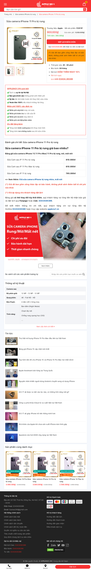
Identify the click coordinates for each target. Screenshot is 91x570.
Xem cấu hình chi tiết (45, 326)
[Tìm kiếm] (84, 9)
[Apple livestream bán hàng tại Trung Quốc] (11, 373)
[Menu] (5, 4)
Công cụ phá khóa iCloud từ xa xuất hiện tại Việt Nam (40, 403)
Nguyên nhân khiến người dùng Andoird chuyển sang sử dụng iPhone (47, 381)
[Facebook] (48, 545)
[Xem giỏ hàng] (84, 4)
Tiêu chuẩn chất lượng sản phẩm (17, 534)
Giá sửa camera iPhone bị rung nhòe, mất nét (40, 179)
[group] (25, 45)
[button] (84, 468)
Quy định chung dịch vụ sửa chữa (17, 537)
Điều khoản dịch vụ (54, 527)
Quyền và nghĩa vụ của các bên (17, 530)
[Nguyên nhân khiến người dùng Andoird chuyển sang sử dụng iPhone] (11, 384)
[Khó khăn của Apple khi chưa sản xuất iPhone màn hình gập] (11, 427)
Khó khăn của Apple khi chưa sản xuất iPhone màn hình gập (43, 424)
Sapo (66, 561)
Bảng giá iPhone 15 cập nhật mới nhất (34, 349)
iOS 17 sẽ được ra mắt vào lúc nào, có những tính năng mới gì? (44, 392)
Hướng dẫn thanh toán (56, 520)
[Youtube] (63, 545)
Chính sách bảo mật (12, 517)
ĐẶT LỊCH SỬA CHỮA (66, 42)
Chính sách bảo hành (12, 520)
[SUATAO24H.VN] (45, 4)
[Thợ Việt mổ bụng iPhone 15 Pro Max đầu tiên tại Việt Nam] (11, 341)
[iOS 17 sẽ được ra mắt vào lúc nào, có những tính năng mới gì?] (11, 395)
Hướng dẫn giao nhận (55, 523)
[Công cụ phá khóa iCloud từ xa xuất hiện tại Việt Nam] (11, 405)
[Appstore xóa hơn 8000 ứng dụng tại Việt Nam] (11, 438)
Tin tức (9, 333)
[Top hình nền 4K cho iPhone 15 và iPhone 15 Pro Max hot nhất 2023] (11, 362)
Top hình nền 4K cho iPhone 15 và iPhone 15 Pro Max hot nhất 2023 (46, 360)
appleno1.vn (53, 209)
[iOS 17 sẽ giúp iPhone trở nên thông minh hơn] (11, 416)
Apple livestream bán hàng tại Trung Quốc (36, 370)
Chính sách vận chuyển (13, 523)
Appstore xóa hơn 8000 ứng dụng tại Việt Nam (38, 435)
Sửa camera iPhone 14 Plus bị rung (71, 480)
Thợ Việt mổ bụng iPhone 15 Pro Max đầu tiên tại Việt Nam (42, 338)
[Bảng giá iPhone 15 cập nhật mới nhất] (11, 352)
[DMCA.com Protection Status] (55, 550)
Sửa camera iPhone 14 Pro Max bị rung (18, 480)
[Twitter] (58, 545)
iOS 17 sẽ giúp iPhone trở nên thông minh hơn (37, 413)
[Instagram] (67, 545)
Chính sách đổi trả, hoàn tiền (15, 527)
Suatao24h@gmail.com (18, 510)
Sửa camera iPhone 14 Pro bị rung (44, 480)
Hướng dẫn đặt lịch (54, 517)
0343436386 (57, 47)
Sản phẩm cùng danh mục (18, 447)
